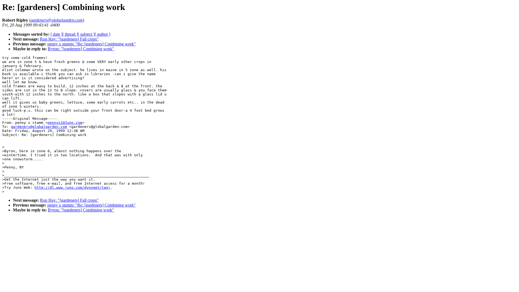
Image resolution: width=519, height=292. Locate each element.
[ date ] (56, 34)
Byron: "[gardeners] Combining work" (81, 49)
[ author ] (102, 34)
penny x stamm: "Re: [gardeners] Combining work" (91, 44)
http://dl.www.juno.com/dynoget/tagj (72, 187)
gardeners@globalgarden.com (39, 127)
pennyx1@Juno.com (65, 123)
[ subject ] (86, 34)
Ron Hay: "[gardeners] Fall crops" (69, 39)
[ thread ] (70, 34)
